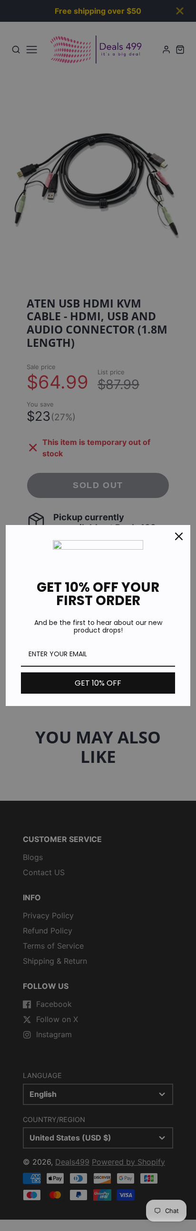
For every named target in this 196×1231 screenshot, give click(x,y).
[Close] (178, 536)
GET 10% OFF (98, 683)
